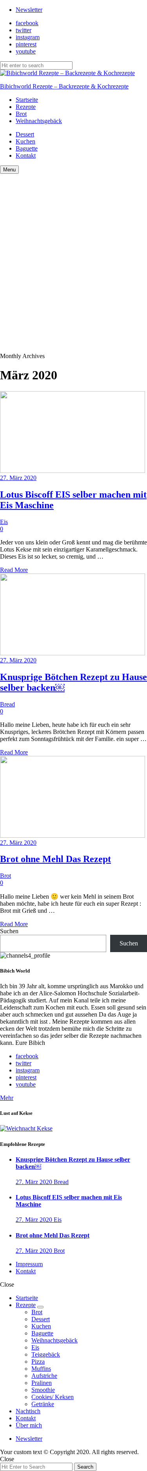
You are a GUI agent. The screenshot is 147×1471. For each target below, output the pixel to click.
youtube (26, 51)
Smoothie (43, 1389)
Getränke (42, 1404)
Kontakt (26, 155)
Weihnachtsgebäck (39, 121)
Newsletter (29, 9)
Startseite (27, 99)
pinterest (26, 44)
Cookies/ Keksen (52, 1397)
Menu (9, 170)
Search (85, 1467)
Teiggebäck (45, 1354)
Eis (4, 522)
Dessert (25, 134)
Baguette (27, 148)
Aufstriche (44, 1375)
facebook (27, 23)
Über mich (29, 1425)
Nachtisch (28, 1411)
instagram (28, 37)
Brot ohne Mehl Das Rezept (55, 859)
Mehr (6, 1097)
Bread (7, 704)
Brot (21, 113)
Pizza (38, 1361)
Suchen (9, 931)
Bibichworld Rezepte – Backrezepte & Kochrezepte (64, 86)
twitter (23, 30)
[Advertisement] (73, 251)
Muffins (41, 1368)
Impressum (29, 1264)
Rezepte (26, 106)
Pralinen (41, 1382)
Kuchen (25, 141)
